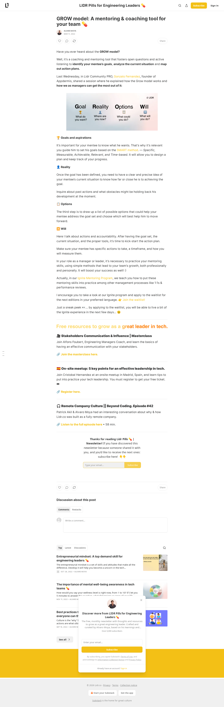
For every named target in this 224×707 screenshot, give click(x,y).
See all (62, 639)
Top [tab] (60, 547)
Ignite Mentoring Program (95, 278)
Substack (96, 700)
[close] (141, 600)
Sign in (215, 5)
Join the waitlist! (134, 300)
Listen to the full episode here (81, 424)
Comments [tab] (63, 509)
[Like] (60, 41)
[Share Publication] (186, 5)
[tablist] (70, 510)
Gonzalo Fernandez (127, 76)
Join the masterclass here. (79, 354)
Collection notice (128, 685)
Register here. (71, 392)
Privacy (106, 685)
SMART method (127, 150)
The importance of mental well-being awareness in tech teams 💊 (95, 586)
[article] (112, 566)
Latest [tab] (68, 547)
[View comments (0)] (67, 41)
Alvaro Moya (70, 31)
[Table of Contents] (3, 353)
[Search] (180, 5)
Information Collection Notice (111, 659)
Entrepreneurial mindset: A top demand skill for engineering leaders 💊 (90, 558)
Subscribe (198, 5)
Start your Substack (104, 692)
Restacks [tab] (76, 509)
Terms (115, 685)
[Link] (52, 335)
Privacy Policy (135, 659)
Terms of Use (127, 656)
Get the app (127, 692)
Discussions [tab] (80, 547)
